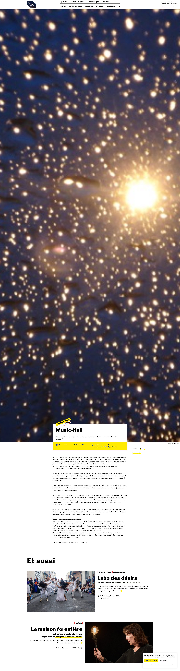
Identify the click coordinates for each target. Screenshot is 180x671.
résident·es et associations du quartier (126, 582)
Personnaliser (149, 665)
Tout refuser (163, 660)
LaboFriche (106, 2)
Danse (109, 572)
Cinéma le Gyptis (93, 2)
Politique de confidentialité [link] (163, 665)
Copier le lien (137, 453)
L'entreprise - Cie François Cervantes (68, 637)
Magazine (89, 6)
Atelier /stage (119, 572)
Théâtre (66, 423)
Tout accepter (151, 661)
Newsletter (111, 6)
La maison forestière (56, 629)
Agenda (63, 6)
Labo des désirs (117, 578)
